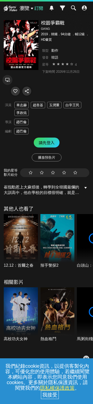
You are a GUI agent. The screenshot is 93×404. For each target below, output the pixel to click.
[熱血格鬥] (57, 314)
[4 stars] (64, 172)
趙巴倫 (21, 122)
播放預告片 (46, 157)
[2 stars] (41, 172)
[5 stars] (75, 172)
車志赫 (21, 105)
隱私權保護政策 (57, 388)
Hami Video (10, 8)
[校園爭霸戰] (15, 91)
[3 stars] (53, 172)
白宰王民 (72, 105)
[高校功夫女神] (21, 314)
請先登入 (47, 143)
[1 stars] (30, 172)
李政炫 (21, 113)
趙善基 (38, 105)
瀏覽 (25, 8)
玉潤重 (54, 105)
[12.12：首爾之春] (21, 241)
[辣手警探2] (57, 241)
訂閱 (38, 8)
